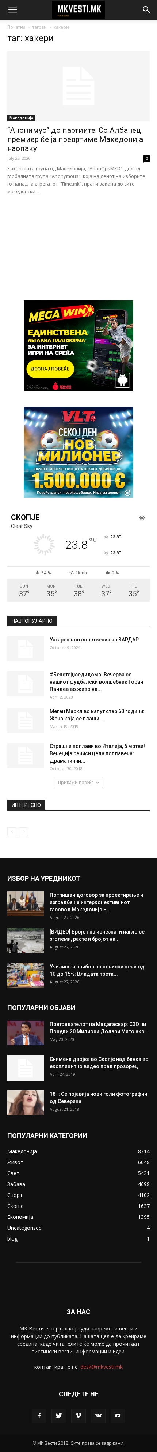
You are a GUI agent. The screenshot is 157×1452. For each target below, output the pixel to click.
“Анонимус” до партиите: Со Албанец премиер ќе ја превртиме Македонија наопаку (75, 139)
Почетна (16, 27)
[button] (147, 10)
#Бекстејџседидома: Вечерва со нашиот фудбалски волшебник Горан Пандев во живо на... (96, 682)
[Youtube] (118, 1416)
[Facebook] (39, 1416)
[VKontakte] (98, 1416)
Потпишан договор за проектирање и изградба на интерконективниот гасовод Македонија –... (96, 902)
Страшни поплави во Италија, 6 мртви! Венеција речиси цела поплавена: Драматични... (97, 753)
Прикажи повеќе (76, 782)
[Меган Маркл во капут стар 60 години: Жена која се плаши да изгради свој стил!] (25, 720)
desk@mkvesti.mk (101, 1366)
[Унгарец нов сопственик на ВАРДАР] (25, 648)
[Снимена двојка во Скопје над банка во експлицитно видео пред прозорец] (25, 1068)
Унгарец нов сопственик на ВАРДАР (94, 640)
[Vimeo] (78, 1416)
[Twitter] (58, 1416)
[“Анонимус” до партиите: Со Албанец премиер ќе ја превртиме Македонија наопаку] (78, 86)
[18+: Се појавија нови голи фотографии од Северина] (25, 1102)
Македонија (21, 117)
